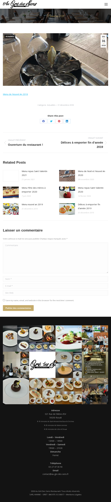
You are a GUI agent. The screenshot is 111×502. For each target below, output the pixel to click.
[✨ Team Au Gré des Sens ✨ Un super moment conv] (95, 391)
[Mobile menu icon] (106, 4)
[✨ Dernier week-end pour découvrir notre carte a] (42, 338)
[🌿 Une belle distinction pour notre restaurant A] (69, 338)
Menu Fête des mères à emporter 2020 (34, 189)
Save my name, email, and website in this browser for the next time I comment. (39, 300)
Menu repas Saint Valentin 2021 (34, 173)
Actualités (10, 37)
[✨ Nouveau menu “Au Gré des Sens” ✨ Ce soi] (16, 338)
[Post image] (11, 176)
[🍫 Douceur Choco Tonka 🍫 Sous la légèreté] (16, 391)
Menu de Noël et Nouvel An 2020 (91, 173)
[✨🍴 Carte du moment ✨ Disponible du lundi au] (69, 391)
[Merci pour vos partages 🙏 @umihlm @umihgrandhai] (95, 365)
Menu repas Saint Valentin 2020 (90, 189)
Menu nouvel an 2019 (32, 204)
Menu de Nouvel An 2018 (15, 94)
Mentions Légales (74, 494)
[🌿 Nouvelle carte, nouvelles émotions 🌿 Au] (69, 365)
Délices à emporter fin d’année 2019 (89, 206)
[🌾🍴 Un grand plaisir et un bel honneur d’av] (95, 338)
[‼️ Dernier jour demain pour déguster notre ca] (42, 391)
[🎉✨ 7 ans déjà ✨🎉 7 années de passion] (42, 365)
